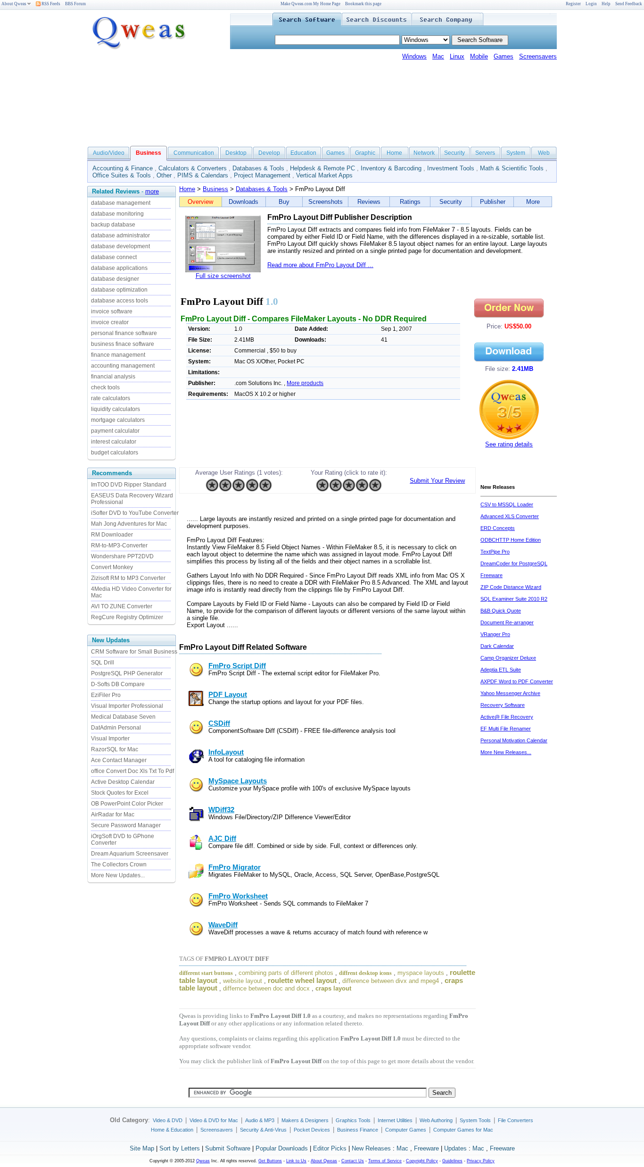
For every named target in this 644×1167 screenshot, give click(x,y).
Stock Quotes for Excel (120, 792)
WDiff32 (221, 810)
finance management (118, 355)
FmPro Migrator (234, 867)
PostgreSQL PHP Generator (127, 673)
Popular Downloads (282, 1148)
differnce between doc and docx (266, 988)
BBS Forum (75, 3)
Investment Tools (450, 168)
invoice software (111, 311)
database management (120, 203)
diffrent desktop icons (365, 973)
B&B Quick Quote (500, 610)
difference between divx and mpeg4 (390, 980)
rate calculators (110, 398)
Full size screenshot (223, 275)
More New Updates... (118, 875)
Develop (269, 153)
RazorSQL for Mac (114, 749)
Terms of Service (385, 1161)
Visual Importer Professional (127, 706)
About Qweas (13, 3)
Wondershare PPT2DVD (122, 556)
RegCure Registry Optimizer (127, 617)
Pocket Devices (312, 1130)
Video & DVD (167, 1120)
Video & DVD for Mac (214, 1120)
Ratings (410, 201)
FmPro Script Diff (237, 666)
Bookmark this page (363, 3)
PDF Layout (227, 694)
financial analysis (113, 376)
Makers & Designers (305, 1120)
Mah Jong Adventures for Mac (129, 524)
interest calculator (113, 441)
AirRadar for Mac (112, 814)
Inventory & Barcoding (391, 168)
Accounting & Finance (122, 168)
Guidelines (452, 1161)
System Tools (475, 1120)
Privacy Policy (481, 1161)
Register (573, 3)
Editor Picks (330, 1148)
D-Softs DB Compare (118, 684)
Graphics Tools (353, 1120)
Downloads (243, 201)
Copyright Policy (422, 1161)
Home (394, 153)
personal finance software (124, 333)
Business (215, 189)
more (152, 191)
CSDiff (219, 723)
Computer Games (405, 1130)
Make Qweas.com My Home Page (310, 3)
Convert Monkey (112, 567)
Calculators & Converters (192, 168)
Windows (414, 56)
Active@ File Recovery (506, 717)
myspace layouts (420, 972)
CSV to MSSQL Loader (506, 504)
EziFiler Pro (106, 695)
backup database (113, 224)
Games (503, 56)
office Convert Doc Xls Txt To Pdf (132, 771)
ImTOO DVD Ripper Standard (128, 484)
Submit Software (227, 1148)
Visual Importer (110, 738)
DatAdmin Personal (116, 727)
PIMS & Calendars (202, 175)
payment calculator (115, 431)
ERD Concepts (497, 528)
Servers (485, 153)
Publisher (492, 201)
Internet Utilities (395, 1120)
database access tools (119, 300)
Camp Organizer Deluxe (508, 658)
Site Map (142, 1148)
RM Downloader (112, 534)
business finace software (122, 344)
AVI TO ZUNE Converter (121, 606)
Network (424, 153)
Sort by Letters (179, 1148)
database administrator (120, 235)
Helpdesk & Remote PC (322, 168)
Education (303, 153)
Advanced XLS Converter (509, 516)
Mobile (479, 56)
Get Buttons (270, 1161)
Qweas (203, 1161)
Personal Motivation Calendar (513, 740)
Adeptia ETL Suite (500, 669)
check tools (105, 387)
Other (164, 175)
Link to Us (296, 1161)
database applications (119, 268)
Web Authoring (436, 1120)
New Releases (371, 1148)
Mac (438, 56)
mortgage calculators (118, 420)
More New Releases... (505, 752)
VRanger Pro (495, 634)
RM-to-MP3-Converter (119, 545)
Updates (455, 1148)
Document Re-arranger (507, 622)
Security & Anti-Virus (263, 1130)
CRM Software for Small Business (134, 651)
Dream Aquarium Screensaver (129, 853)
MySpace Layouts (237, 781)
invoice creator (110, 322)
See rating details (509, 444)
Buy (284, 201)
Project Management (262, 175)
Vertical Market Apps (324, 175)
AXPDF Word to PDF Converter (516, 681)
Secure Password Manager (126, 825)
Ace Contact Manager (119, 760)
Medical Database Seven (123, 717)
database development (120, 246)
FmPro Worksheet (238, 896)
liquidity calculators (115, 409)
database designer (115, 279)
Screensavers (538, 56)
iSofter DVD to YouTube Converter (135, 513)
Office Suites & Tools (121, 175)
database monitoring (117, 213)
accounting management (123, 365)
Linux (457, 56)
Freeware (426, 1148)
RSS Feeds (50, 3)
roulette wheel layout (302, 980)
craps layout (333, 988)
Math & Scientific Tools (512, 168)
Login (591, 3)
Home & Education (172, 1130)
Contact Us (352, 1161)
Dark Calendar (497, 646)
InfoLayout (226, 752)
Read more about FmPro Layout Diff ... (320, 265)
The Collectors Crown (119, 864)
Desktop (236, 153)
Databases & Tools (258, 168)
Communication (193, 153)
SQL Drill (102, 662)
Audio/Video (108, 153)
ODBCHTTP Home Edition (510, 540)
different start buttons (206, 973)
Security (454, 153)
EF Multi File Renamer (505, 728)
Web (544, 153)
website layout (242, 980)
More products (305, 383)
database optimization (119, 289)
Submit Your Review (437, 480)
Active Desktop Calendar (123, 782)
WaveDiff (223, 925)
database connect (114, 257)
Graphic (365, 153)
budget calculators (114, 452)
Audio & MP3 (259, 1120)
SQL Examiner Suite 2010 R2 (513, 599)
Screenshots (325, 201)
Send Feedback (628, 3)
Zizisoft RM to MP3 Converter (128, 578)
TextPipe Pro (495, 551)
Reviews (368, 201)
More (533, 201)
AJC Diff (222, 838)
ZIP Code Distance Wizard (510, 587)
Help (606, 3)
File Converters (515, 1120)
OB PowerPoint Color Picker (127, 803)
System (515, 153)
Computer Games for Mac (463, 1130)
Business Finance (357, 1130)
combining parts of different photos (286, 972)
